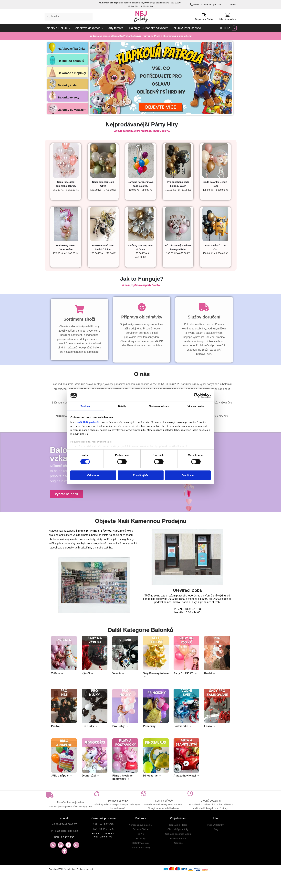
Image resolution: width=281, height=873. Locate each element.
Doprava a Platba (204, 19)
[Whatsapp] (53, 845)
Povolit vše (187, 475)
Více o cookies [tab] (195, 406)
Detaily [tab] (122, 406)
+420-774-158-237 (64, 824)
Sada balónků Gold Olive (103, 184)
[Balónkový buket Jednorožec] (66, 224)
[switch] (122, 461)
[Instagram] (76, 845)
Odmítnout (93, 475)
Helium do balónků (71, 61)
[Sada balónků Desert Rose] (215, 160)
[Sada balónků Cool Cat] (215, 224)
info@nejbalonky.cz (64, 830)
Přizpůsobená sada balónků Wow (178, 184)
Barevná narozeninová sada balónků (140, 184)
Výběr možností (65, 196)
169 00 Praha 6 (103, 829)
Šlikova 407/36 (103, 824)
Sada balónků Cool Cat (215, 247)
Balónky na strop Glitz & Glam (140, 247)
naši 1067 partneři (88, 422)
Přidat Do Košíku (103, 196)
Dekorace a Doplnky (72, 73)
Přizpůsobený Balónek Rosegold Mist (178, 247)
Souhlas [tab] (85, 406)
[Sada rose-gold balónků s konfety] (66, 160)
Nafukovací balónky (71, 48)
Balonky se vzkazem (72, 109)
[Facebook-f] (64, 851)
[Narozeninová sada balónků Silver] (103, 224)
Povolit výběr (140, 475)
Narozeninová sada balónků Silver (103, 247)
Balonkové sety (68, 97)
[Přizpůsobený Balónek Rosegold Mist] (178, 224)
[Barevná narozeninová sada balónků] (141, 160)
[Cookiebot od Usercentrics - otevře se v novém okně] (196, 395)
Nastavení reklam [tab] (159, 406)
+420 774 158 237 (202, 4)
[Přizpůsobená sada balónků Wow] (178, 160)
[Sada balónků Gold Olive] (103, 160)
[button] (93, 78)
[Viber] (61, 845)
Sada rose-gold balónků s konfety (66, 184)
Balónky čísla (67, 85)
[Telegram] (68, 845)
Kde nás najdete (227, 19)
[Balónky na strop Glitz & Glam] (141, 224)
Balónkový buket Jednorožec (65, 247)
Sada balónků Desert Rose (215, 184)
